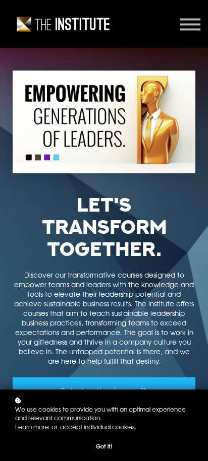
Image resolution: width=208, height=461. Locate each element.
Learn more (32, 427)
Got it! (104, 446)
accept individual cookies (97, 427)
